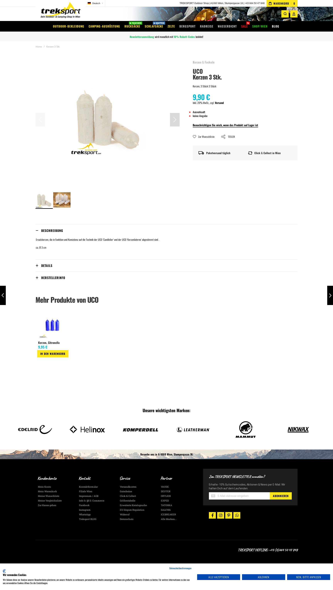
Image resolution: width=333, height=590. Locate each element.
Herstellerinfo (53, 277)
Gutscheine (126, 491)
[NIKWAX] (267, 429)
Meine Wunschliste (48, 495)
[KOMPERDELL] (110, 429)
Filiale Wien (85, 491)
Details (46, 265)
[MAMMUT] (215, 429)
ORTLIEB (166, 495)
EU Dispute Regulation (132, 509)
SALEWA (166, 509)
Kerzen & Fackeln (203, 62)
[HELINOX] (57, 429)
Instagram (85, 509)
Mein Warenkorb (47, 491)
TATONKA (166, 505)
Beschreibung (52, 230)
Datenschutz (126, 519)
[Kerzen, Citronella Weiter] (330, 295)
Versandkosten (128, 486)
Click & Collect (128, 495)
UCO (198, 71)
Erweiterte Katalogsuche (133, 505)
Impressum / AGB (88, 495)
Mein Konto (44, 486)
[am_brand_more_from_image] (52, 325)
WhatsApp (85, 514)
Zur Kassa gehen (47, 505)
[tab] (166, 230)
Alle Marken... (169, 519)
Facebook (84, 505)
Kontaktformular (88, 486)
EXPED (165, 500)
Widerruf (125, 514)
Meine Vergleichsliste (50, 500)
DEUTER (165, 491)
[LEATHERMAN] (162, 429)
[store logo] (60, 10)
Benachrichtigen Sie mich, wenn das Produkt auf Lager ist (225, 125)
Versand (219, 103)
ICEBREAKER (168, 514)
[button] (95, 3)
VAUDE (165, 486)
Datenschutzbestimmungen (180, 568)
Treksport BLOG (87, 519)
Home (39, 46)
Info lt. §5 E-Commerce (91, 500)
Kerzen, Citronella (49, 342)
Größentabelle (127, 500)
